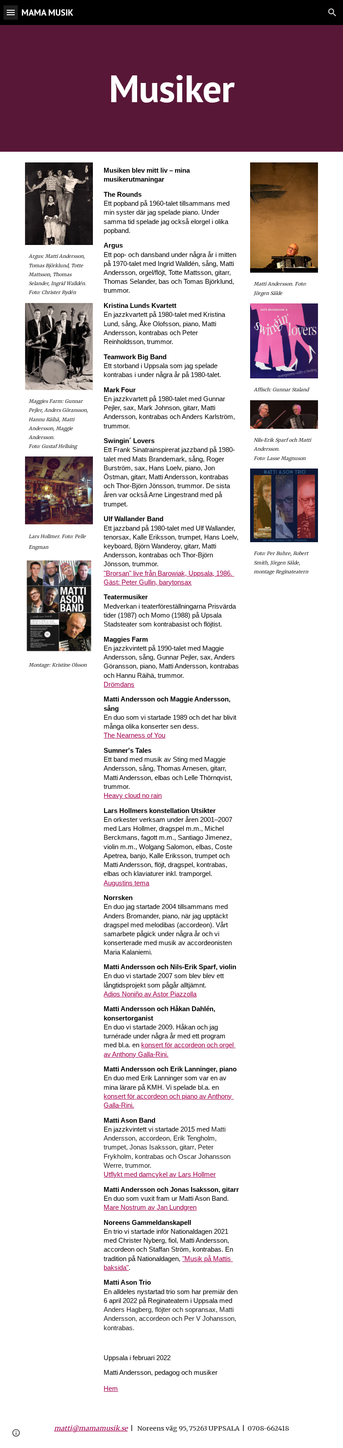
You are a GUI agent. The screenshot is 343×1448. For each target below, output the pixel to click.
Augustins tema (126, 883)
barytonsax (175, 582)
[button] (10, 12)
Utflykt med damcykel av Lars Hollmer (160, 1174)
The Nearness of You (134, 735)
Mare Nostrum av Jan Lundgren (150, 1207)
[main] (171, 88)
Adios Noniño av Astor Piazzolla (150, 994)
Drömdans (119, 684)
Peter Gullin (138, 582)
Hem (111, 1388)
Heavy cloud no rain (133, 795)
